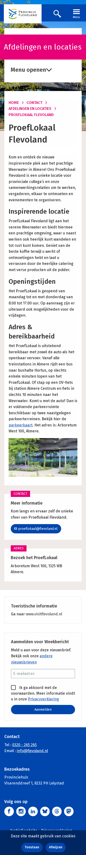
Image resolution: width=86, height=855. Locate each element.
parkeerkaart (20, 425)
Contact (34, 102)
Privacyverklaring (43, 699)
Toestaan (32, 847)
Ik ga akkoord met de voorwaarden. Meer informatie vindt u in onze (43, 693)
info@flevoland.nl (32, 751)
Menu (76, 17)
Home (14, 102)
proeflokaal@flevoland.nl (38, 529)
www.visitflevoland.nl (44, 614)
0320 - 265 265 (24, 745)
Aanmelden (43, 710)
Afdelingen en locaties (30, 108)
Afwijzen (55, 847)
